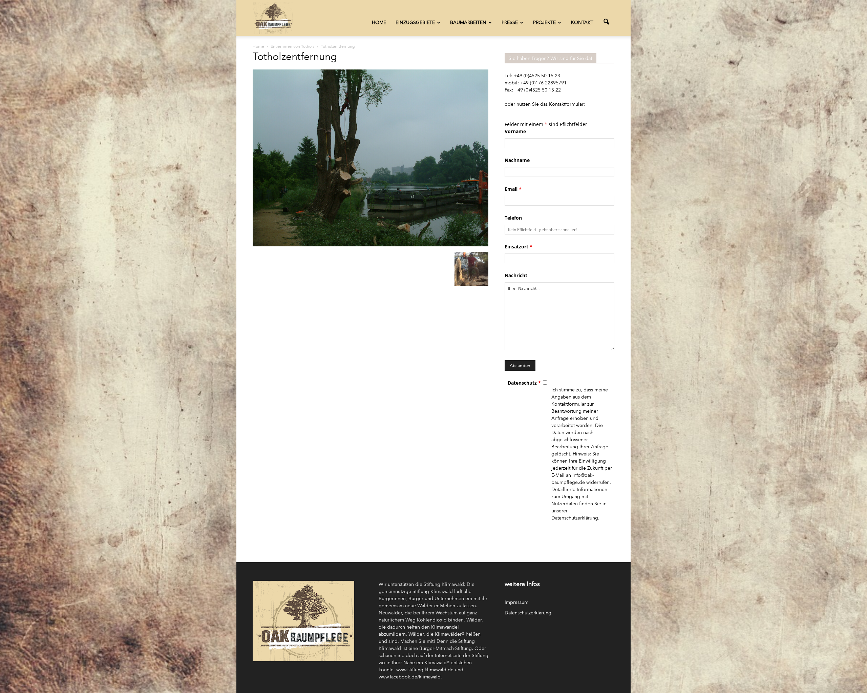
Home (379, 22)
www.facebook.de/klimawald (410, 677)
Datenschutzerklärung (528, 613)
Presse (510, 22)
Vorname (515, 131)
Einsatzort (518, 246)
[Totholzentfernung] (370, 245)
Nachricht (516, 275)
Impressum (516, 602)
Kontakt (582, 22)
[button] (606, 22)
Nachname (517, 160)
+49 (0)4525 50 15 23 (537, 76)
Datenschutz (524, 383)
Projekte (544, 22)
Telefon (513, 218)
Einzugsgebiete (415, 22)
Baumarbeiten (468, 22)
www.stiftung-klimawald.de (424, 670)
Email (513, 189)
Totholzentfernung (295, 56)
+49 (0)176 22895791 (543, 83)
